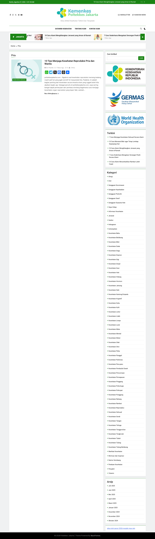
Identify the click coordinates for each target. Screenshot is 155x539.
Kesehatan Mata (114, 329)
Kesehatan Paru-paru (115, 364)
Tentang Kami (80, 29)
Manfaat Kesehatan (115, 451)
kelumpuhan (112, 229)
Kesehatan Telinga (114, 425)
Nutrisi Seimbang (114, 460)
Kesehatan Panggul (115, 355)
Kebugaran (112, 224)
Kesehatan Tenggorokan (116, 430)
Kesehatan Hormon (115, 281)
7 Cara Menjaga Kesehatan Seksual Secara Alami (126, 137)
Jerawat (111, 216)
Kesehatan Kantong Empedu (118, 294)
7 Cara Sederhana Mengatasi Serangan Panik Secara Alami (111, 35)
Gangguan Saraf (114, 198)
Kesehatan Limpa (114, 321)
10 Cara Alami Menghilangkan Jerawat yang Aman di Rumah (115, 2)
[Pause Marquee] (142, 37)
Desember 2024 (113, 512)
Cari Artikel (112, 54)
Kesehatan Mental (114, 334)
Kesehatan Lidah (114, 316)
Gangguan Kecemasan (116, 185)
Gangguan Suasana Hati (116, 203)
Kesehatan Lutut (114, 325)
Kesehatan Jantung (115, 286)
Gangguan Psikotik (115, 194)
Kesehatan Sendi (114, 417)
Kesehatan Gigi (113, 259)
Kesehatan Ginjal (114, 264)
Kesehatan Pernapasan (116, 377)
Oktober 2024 (113, 521)
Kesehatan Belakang (115, 238)
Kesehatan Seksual (19, 80)
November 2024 (114, 516)
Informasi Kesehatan (115, 211)
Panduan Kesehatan (115, 464)
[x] (15, 15)
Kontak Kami (94, 29)
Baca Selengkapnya (50, 93)
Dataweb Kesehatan (63, 29)
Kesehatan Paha (114, 351)
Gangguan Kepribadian (116, 190)
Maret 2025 (112, 503)
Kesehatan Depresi (115, 255)
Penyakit (111, 469)
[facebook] (10, 15)
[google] (18, 15)
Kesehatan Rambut (115, 403)
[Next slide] (144, 2)
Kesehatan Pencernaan (116, 373)
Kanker (110, 220)
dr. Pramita (49, 68)
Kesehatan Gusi (113, 268)
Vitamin (111, 473)
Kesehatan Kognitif (115, 299)
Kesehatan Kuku (114, 303)
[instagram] (12, 15)
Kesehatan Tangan (114, 421)
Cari (141, 58)
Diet (109, 181)
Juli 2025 (111, 486)
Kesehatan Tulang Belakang (118, 447)
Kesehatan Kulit (113, 307)
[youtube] (21, 15)
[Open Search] (141, 28)
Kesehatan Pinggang (115, 382)
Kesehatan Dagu (114, 251)
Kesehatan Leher (114, 312)
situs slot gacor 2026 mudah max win (121, 528)
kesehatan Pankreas (115, 360)
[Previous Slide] (141, 2)
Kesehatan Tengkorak (116, 434)
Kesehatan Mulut (114, 338)
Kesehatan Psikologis (116, 386)
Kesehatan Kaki (113, 290)
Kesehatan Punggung (115, 395)
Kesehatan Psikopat (115, 390)
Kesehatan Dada (114, 246)
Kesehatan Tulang (114, 443)
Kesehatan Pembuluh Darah (118, 368)
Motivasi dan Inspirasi (116, 456)
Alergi (110, 177)
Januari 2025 (112, 508)
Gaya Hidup (112, 207)
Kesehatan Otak (114, 342)
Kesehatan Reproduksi (116, 408)
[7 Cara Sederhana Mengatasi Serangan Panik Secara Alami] (83, 38)
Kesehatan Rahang (114, 399)
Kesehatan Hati (113, 273)
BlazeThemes (95, 535)
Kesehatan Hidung (114, 277)
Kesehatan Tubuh (114, 438)
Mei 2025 (111, 494)
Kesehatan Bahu (114, 233)
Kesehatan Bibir (113, 242)
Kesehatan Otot (113, 347)
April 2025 (112, 499)
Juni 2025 (111, 490)
